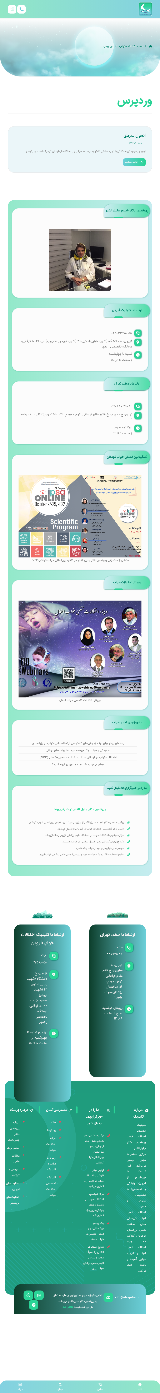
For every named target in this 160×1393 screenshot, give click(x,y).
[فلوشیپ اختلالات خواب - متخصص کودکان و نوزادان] (145, 9)
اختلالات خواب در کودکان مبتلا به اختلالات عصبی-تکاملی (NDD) (78, 757)
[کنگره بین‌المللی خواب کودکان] (80, 516)
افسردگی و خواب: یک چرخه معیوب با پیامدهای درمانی (78, 750)
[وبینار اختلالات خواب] (80, 649)
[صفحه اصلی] (150, 46)
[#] (39, 1295)
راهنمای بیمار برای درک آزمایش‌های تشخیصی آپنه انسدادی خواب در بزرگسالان (78, 743)
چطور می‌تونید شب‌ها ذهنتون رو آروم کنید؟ (78, 764)
